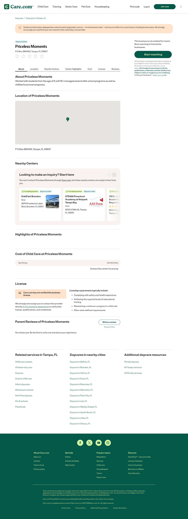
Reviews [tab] (115, 69)
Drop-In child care (23, 378)
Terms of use (39, 465)
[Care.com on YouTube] (99, 443)
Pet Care (85, 6)
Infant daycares (22, 384)
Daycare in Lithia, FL (79, 418)
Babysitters (101, 457)
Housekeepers (102, 469)
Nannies (100, 461)
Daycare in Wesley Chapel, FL (83, 407)
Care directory (134, 473)
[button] (147, 6)
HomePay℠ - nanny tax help (139, 457)
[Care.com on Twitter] (89, 443)
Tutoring (56, 6)
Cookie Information (120, 508)
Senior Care (71, 6)
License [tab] (101, 69)
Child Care (43, 6)
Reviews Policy (109, 327)
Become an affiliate (136, 469)
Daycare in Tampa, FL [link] (36, 18)
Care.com (66, 180)
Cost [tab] (90, 69)
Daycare (19, 373)
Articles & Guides (72, 461)
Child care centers (23, 362)
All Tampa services (133, 367)
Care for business (135, 465)
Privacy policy (39, 469)
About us (37, 457)
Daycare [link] (19, 18)
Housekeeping (102, 6)
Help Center (70, 465)
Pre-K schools (21, 401)
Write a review (109, 322)
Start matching (153, 54)
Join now (165, 6)
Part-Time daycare (23, 395)
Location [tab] (34, 69)
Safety (67, 457)
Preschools (20, 407)
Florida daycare (131, 362)
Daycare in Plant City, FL (81, 395)
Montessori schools (24, 390)
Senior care (101, 477)
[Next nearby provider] (114, 175)
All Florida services (133, 373)
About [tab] (21, 69)
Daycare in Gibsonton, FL (81, 390)
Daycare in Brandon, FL (80, 367)
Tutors (99, 473)
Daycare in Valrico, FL (80, 373)
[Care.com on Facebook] (80, 443)
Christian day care (23, 367)
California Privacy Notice (99, 508)
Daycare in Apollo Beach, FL (83, 412)
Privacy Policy (80, 508)
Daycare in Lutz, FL (78, 401)
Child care (101, 465)
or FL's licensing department (36, 306)
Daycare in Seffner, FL (80, 362)
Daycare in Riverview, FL (81, 384)
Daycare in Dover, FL (79, 378)
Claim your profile (160, 75)
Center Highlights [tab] (73, 69)
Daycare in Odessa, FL (80, 423)
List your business (135, 461)
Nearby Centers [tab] (51, 69)
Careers (37, 461)
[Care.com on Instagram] (108, 443)
